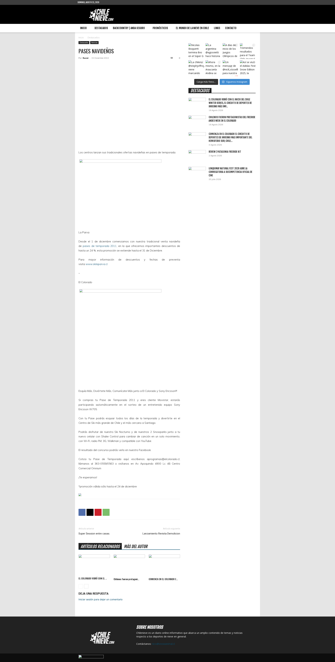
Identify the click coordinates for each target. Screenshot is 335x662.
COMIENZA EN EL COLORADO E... (163, 579)
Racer (86, 58)
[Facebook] (107, 2)
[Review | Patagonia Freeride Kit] (197, 156)
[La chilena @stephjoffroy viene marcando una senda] (196, 68)
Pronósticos (160, 28)
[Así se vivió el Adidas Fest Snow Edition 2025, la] (248, 68)
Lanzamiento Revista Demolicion (161, 533)
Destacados (101, 28)
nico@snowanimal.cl (163, 643)
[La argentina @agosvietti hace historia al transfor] (213, 51)
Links (217, 28)
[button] (253, 28)
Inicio (83, 28)
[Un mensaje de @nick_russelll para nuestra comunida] (230, 68)
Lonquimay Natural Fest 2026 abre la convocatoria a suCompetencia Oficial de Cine (230, 172)
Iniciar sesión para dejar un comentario (100, 599)
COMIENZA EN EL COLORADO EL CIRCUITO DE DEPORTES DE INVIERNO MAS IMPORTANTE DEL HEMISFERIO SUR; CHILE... (230, 137)
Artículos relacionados (100, 546)
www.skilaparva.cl (96, 264)
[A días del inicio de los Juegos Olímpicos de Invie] (230, 51)
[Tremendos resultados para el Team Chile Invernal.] (248, 51)
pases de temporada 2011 (100, 246)
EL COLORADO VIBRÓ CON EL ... (93, 578)
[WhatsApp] (106, 512)
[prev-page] (81, 586)
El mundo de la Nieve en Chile (192, 28)
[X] (90, 512)
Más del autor (135, 546)
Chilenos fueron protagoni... (126, 579)
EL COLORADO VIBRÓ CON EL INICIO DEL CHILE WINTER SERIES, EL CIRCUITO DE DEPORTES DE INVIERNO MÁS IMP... (230, 103)
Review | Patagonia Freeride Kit (225, 151)
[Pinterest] (98, 512)
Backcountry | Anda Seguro (129, 28)
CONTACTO (230, 28)
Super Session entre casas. (94, 533)
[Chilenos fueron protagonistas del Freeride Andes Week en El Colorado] (129, 565)
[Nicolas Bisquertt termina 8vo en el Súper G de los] (196, 51)
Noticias (94, 42)
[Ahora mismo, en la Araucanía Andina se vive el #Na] (213, 68)
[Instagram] (113, 2)
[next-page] (86, 586)
